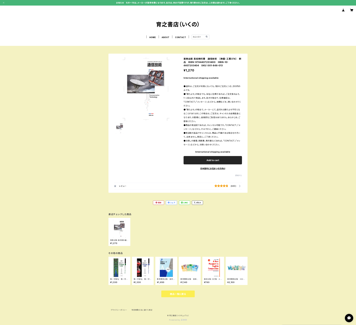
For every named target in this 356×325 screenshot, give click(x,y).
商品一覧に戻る (178, 294)
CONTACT (180, 37)
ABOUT (165, 37)
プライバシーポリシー (119, 310)
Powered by (175, 320)
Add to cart (213, 160)
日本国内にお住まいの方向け (212, 168)
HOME (152, 37)
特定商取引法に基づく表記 (142, 310)
